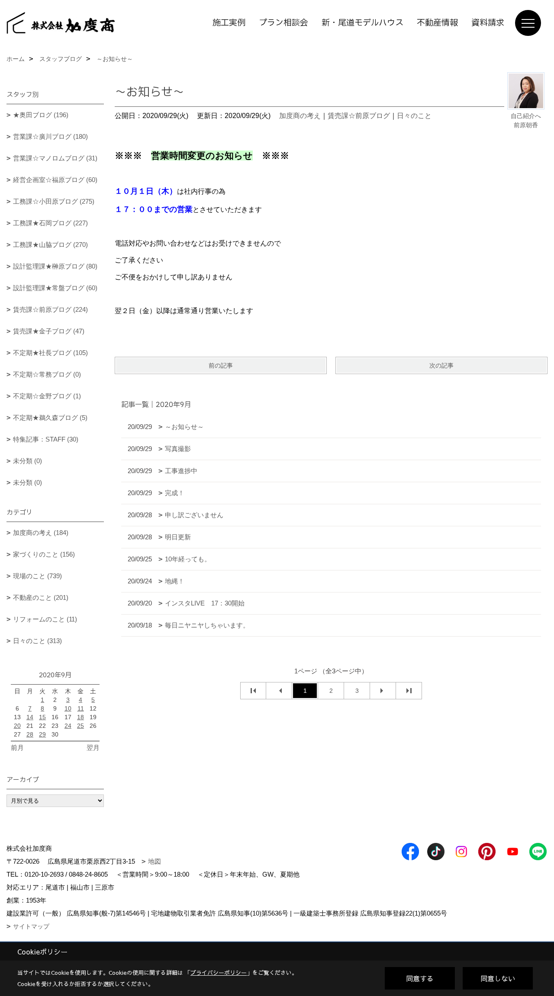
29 (42, 734)
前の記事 (221, 365)
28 (29, 734)
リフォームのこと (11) (45, 619)
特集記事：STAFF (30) (45, 439)
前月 (17, 747)
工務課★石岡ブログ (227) (50, 223)
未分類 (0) (27, 460)
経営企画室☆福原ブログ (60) (55, 179)
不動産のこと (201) (40, 597)
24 (67, 725)
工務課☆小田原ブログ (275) (53, 201)
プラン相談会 (283, 23)
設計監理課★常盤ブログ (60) (55, 287)
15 (42, 717)
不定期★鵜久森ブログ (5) (50, 417)
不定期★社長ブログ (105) (50, 352)
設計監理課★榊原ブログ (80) (55, 266)
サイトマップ (31, 926)
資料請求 (487, 23)
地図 (154, 861)
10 (67, 708)
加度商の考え (300, 115)
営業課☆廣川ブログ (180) (50, 136)
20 (17, 725)
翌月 (93, 747)
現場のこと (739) (37, 576)
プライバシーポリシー (218, 973)
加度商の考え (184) (40, 532)
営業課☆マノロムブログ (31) (55, 158)
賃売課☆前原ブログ (359, 115)
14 (29, 717)
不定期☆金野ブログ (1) (47, 396)
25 (80, 725)
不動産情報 (437, 23)
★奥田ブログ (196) (40, 114)
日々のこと (414, 115)
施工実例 (229, 23)
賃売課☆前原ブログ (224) (50, 309)
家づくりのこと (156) (44, 554)
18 (80, 717)
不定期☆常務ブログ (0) (47, 374)
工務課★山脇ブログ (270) (50, 244)
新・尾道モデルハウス (362, 23)
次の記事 (441, 365)
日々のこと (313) (37, 640)
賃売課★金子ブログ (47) (48, 331)
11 (80, 708)
